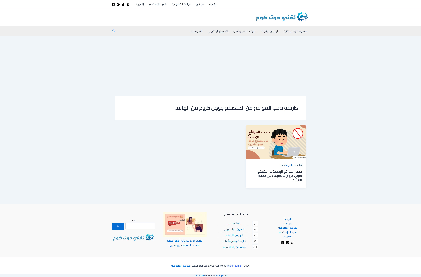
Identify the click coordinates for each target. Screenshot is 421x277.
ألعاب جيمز (196, 31)
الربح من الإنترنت (270, 31)
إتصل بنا (140, 4)
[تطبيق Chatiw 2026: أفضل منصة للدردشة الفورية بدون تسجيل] (185, 224)
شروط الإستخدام (158, 4)
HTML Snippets (200, 275)
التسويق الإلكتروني (218, 31)
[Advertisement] (210, 61)
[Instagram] (128, 4)
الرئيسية (213, 4)
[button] (113, 31)
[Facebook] (113, 4)
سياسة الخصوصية (181, 4)
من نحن (200, 4)
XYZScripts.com (221, 275)
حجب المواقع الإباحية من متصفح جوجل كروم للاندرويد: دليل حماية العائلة (279, 175)
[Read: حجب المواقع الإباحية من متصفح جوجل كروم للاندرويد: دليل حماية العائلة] (276, 141)
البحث (133, 220)
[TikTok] (123, 4)
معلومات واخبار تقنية (295, 31)
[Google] (118, 4)
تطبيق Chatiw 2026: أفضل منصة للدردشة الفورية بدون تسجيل (185, 242)
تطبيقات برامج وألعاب (244, 31)
